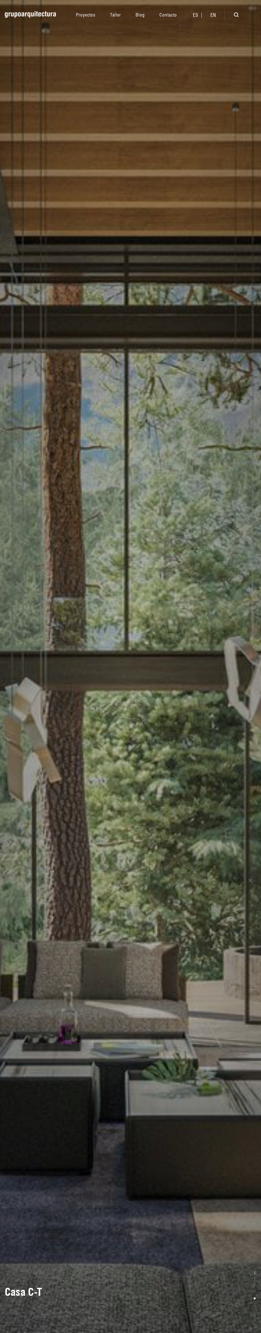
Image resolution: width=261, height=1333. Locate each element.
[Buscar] (231, 15)
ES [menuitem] (195, 15)
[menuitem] (195, 15)
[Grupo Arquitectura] (30, 14)
